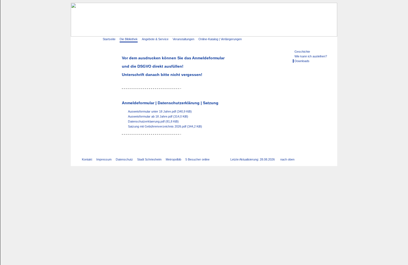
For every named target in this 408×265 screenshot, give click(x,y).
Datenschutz (124, 159)
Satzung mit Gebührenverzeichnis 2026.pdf (165, 126)
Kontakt (87, 159)
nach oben (287, 159)
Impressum (104, 159)
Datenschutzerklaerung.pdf (153, 121)
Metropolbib (173, 159)
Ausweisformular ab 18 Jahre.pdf (158, 116)
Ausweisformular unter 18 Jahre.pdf (160, 111)
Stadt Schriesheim (149, 159)
